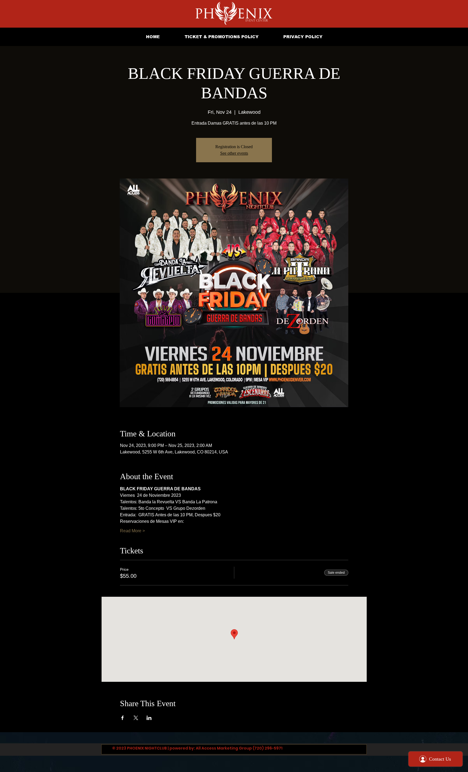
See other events (234, 153)
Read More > (132, 530)
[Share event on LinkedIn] (149, 718)
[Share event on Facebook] (122, 718)
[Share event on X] (135, 718)
